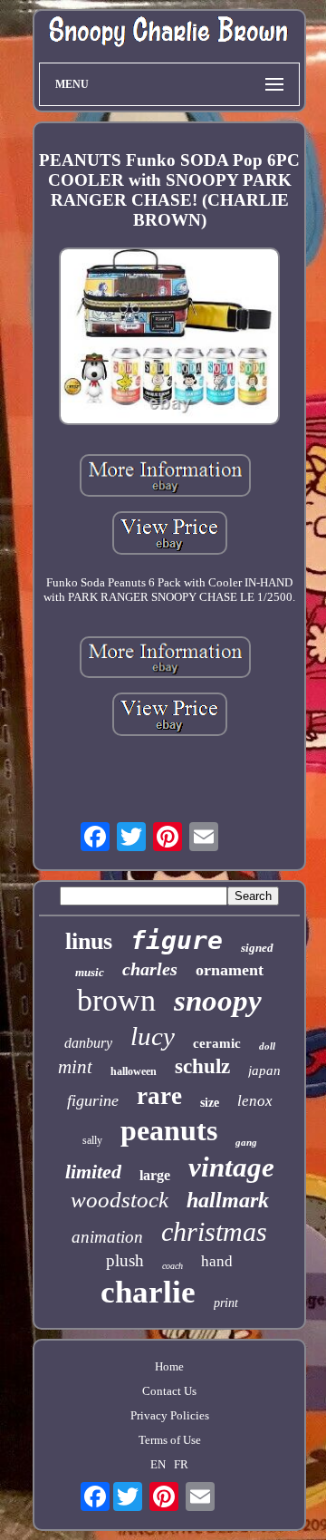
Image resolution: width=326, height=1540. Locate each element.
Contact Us (169, 1391)
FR (181, 1464)
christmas (214, 1231)
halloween (133, 1071)
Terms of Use (170, 1440)
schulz (202, 1066)
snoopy (218, 1000)
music (89, 972)
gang (246, 1142)
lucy (152, 1036)
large (154, 1175)
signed (257, 947)
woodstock (119, 1199)
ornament (230, 970)
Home (169, 1366)
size (209, 1102)
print (226, 1303)
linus (88, 941)
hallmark (228, 1200)
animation (107, 1236)
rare (159, 1095)
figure (176, 940)
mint (75, 1067)
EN (158, 1464)
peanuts (168, 1130)
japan (264, 1070)
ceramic (217, 1043)
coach (172, 1266)
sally (92, 1140)
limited (93, 1171)
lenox (255, 1100)
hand (217, 1261)
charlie (148, 1292)
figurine (93, 1100)
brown (116, 1000)
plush (125, 1260)
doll (267, 1046)
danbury (88, 1043)
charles (149, 969)
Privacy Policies (169, 1415)
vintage (231, 1167)
